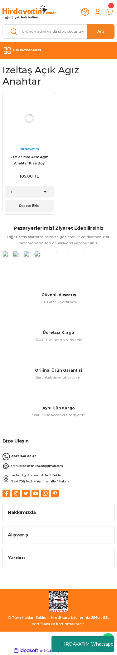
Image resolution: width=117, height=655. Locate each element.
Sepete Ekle (29, 206)
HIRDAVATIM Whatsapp (87, 644)
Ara (101, 31)
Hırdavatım (29, 149)
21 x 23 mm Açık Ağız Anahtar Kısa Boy (29, 160)
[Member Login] (97, 11)
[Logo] (29, 12)
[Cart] (110, 11)
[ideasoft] (25, 650)
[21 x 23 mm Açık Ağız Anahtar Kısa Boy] (29, 118)
